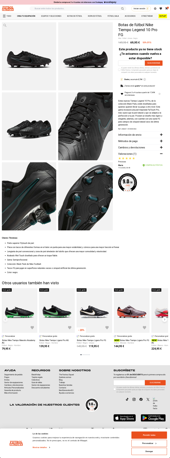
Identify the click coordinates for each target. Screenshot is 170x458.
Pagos (6, 377)
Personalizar (147, 443)
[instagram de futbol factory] (134, 399)
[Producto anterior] (5, 319)
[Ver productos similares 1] (81, 354)
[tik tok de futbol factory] (127, 399)
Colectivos (36, 380)
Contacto (62, 388)
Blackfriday (36, 375)
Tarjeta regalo (37, 377)
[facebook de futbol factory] (141, 399)
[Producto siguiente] (164, 319)
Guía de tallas (37, 382)
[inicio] (8, 8)
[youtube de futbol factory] (155, 403)
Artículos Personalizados (14, 388)
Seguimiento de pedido (13, 375)
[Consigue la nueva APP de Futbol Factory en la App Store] (124, 418)
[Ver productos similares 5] (88, 354)
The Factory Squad (66, 375)
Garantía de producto (12, 390)
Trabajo (62, 382)
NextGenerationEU (66, 390)
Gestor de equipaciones (13, 382)
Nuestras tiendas (65, 385)
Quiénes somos (65, 377)
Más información (11, 393)
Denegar (149, 451)
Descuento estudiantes (41, 388)
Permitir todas (149, 435)
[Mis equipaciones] (155, 8)
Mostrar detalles (40, 447)
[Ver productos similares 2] (83, 354)
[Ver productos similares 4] (86, 354)
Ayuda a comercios (66, 393)
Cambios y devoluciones (13, 385)
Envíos (6, 380)
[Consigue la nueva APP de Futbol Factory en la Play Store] (153, 418)
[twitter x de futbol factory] (148, 399)
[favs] (161, 8)
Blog (60, 380)
